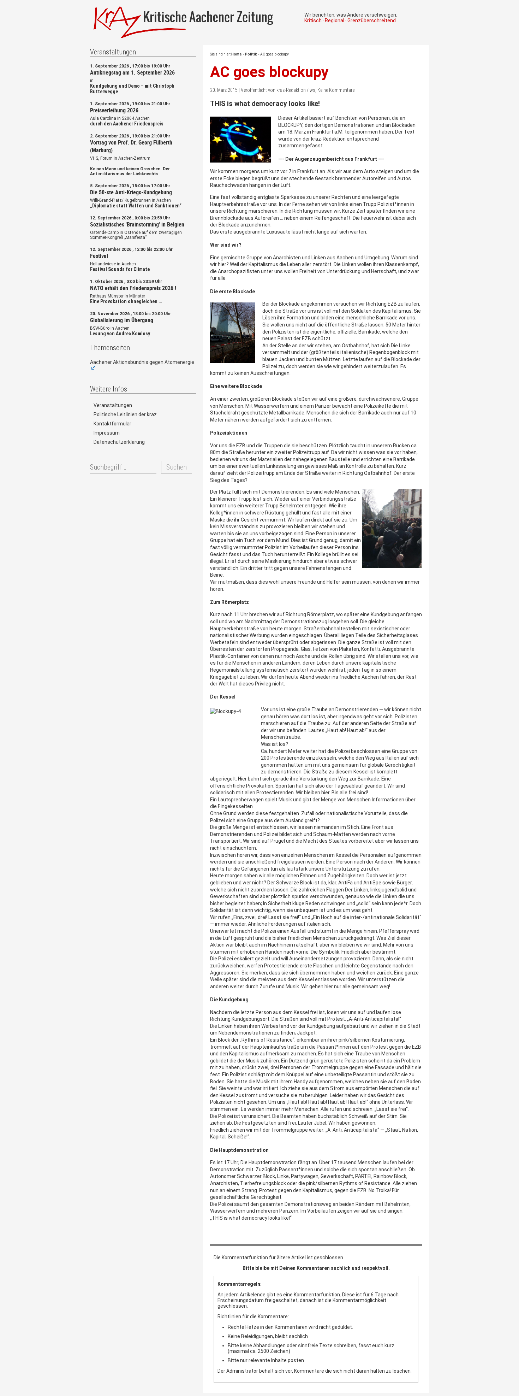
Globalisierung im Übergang (121, 320)
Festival (99, 256)
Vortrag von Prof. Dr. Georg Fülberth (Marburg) (131, 146)
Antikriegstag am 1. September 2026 (132, 72)
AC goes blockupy (269, 72)
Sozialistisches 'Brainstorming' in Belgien (137, 224)
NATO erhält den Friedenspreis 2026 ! (133, 288)
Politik (251, 54)
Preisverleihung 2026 (114, 110)
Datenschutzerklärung (119, 442)
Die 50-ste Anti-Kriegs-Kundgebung (131, 192)
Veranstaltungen (113, 405)
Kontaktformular (112, 423)
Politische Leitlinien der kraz (125, 414)
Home (236, 54)
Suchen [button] (176, 467)
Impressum (107, 433)
